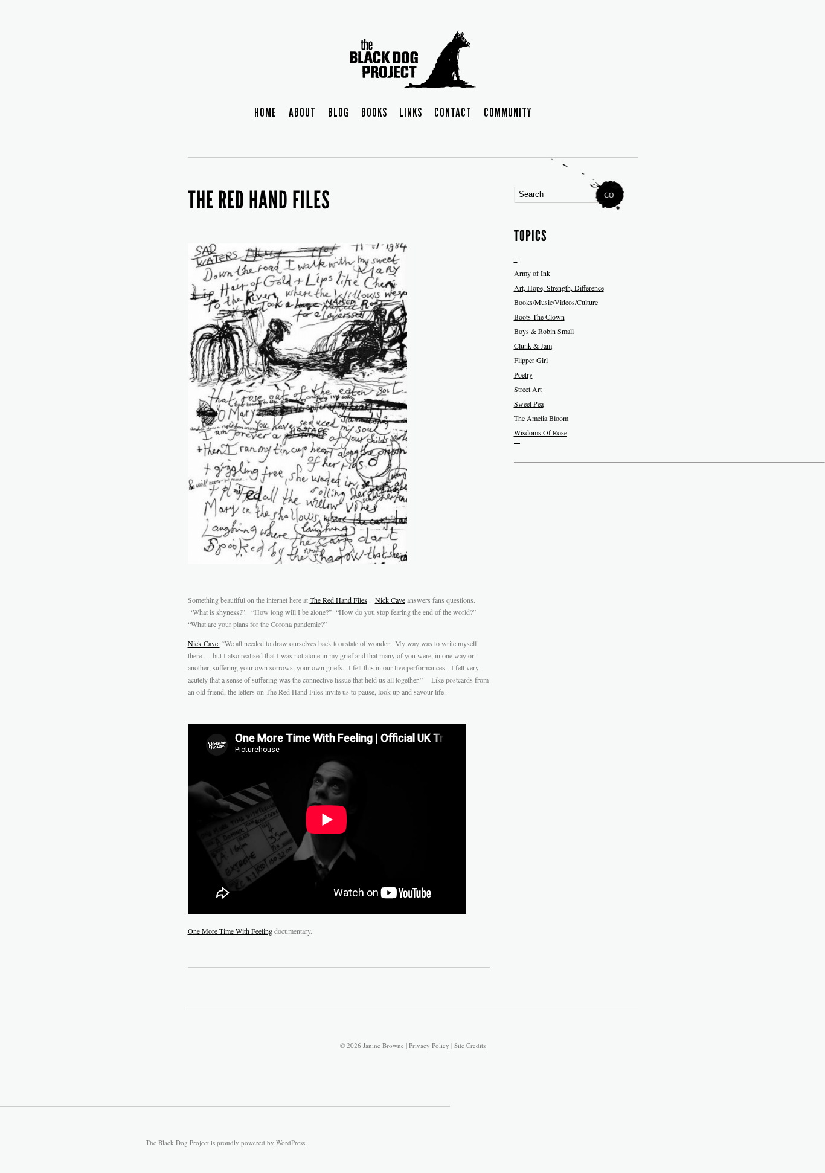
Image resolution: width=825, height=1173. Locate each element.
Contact (453, 113)
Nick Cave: (204, 643)
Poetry (523, 374)
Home (265, 113)
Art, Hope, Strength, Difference (559, 287)
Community (507, 113)
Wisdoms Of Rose (540, 432)
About (302, 113)
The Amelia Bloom (541, 418)
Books (374, 113)
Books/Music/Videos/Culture (556, 302)
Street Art (528, 389)
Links (410, 113)
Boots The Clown (539, 316)
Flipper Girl (531, 360)
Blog (338, 113)
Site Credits (470, 1045)
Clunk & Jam (533, 345)
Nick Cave (390, 600)
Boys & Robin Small (544, 331)
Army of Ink (532, 273)
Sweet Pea (529, 403)
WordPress (290, 1142)
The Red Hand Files (338, 600)
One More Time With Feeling (230, 931)
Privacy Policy (429, 1045)
